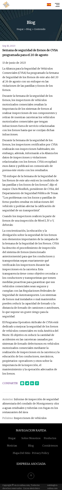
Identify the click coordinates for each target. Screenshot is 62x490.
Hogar (20, 29)
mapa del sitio (21, 453)
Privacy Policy (40, 453)
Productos (50, 438)
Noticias (12, 445)
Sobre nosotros (31, 438)
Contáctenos (50, 445)
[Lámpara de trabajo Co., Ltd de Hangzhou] (6, 4)
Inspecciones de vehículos (30, 418)
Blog (28, 29)
